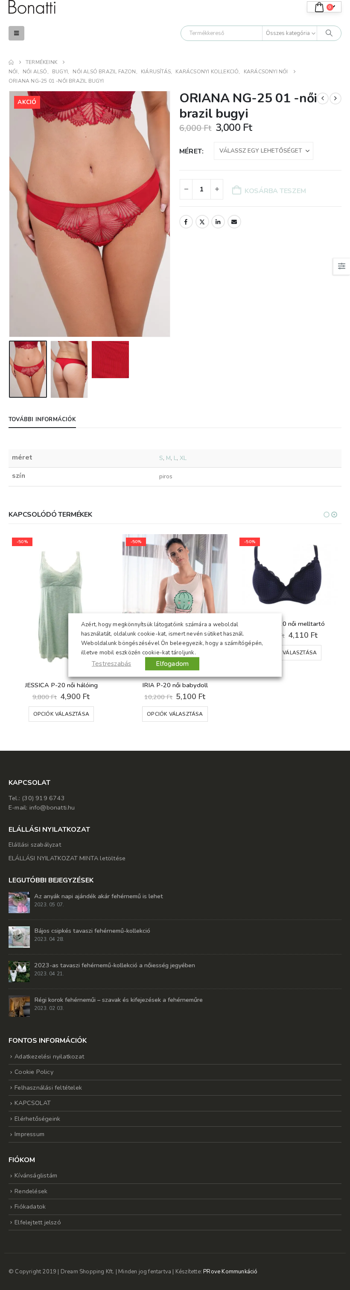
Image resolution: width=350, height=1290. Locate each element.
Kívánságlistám (36, 1175)
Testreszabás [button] (111, 663)
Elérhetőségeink (37, 1118)
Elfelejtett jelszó (38, 1222)
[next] (335, 98)
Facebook (186, 221)
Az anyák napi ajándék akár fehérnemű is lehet (98, 896)
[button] (16, 33)
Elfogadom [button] (172, 663)
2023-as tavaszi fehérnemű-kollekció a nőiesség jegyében (114, 965)
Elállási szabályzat (35, 844)
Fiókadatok (30, 1206)
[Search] (329, 33)
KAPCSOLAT (33, 1103)
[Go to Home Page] (11, 62)
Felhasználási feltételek (48, 1087)
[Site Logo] (32, 7)
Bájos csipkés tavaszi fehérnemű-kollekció (92, 930)
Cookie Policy (34, 1071)
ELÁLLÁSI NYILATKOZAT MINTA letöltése (67, 858)
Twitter (202, 221)
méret (190, 151)
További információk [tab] (42, 419)
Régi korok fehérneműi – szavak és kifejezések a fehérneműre (118, 999)
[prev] (323, 98)
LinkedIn (218, 221)
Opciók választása (61, 714)
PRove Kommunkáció (230, 1272)
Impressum (29, 1134)
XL (183, 458)
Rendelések (31, 1191)
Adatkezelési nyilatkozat (49, 1056)
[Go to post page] (19, 902)
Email (234, 221)
